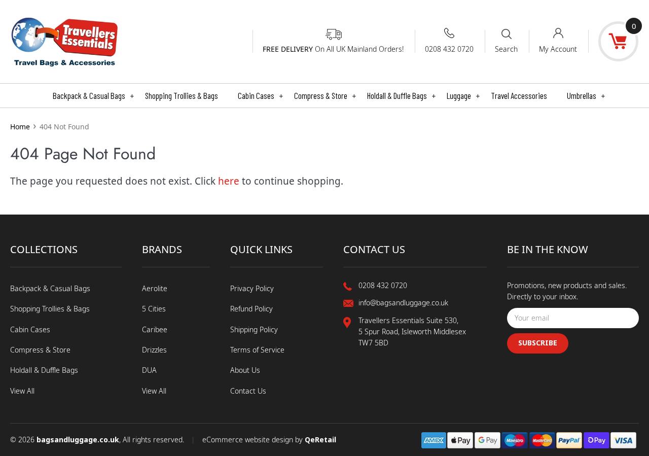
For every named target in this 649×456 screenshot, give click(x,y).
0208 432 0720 (449, 49)
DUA (149, 370)
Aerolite (154, 288)
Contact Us (248, 391)
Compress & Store (325, 95)
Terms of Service (257, 350)
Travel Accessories (519, 95)
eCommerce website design (248, 439)
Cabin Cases (260, 95)
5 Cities (154, 308)
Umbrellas (586, 95)
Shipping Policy (254, 329)
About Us (245, 370)
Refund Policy (251, 308)
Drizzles (154, 350)
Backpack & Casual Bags (93, 95)
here (228, 181)
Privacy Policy (252, 288)
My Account (558, 49)
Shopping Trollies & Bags (181, 95)
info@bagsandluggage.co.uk (403, 302)
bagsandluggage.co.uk (78, 439)
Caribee (154, 329)
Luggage (463, 95)
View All (22, 391)
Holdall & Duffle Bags (401, 95)
